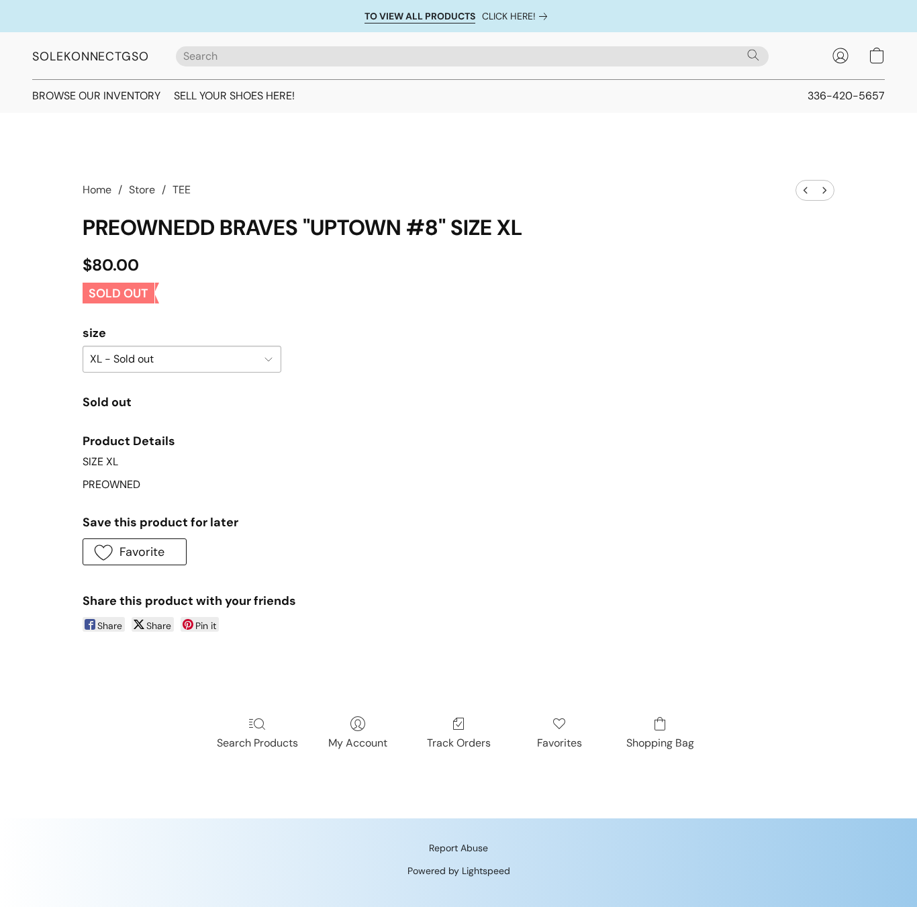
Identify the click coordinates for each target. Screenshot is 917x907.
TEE (182, 190)
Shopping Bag (660, 743)
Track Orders (459, 743)
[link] (517, 16)
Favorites (559, 743)
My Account (357, 743)
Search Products (257, 743)
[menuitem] (805, 190)
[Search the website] (753, 55)
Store (142, 190)
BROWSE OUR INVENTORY (96, 96)
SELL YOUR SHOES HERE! (234, 96)
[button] (90, 56)
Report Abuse (458, 848)
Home (97, 190)
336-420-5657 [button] (846, 96)
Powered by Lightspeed (458, 871)
